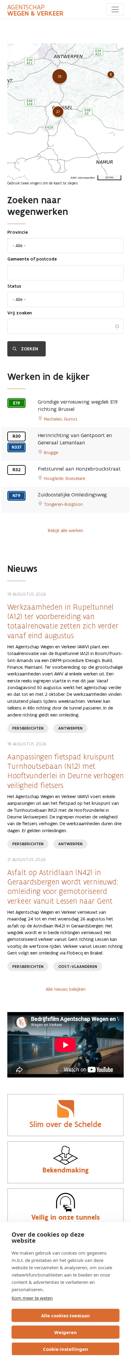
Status (14, 286)
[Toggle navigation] (115, 9)
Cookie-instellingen (65, 1349)
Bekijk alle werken (65, 530)
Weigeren (65, 1332)
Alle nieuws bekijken (66, 989)
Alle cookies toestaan (65, 1315)
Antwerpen (70, 728)
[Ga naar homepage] (35, 10)
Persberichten (28, 728)
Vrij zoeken (19, 313)
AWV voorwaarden (83, 178)
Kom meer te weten (32, 1298)
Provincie (17, 232)
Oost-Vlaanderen (77, 966)
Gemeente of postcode (32, 259)
